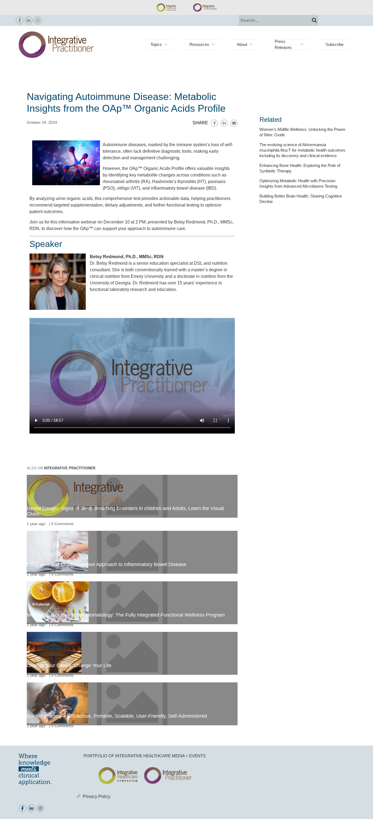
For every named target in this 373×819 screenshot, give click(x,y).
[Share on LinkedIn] (224, 123)
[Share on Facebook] (214, 123)
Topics (156, 44)
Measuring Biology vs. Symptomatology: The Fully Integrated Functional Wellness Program (126, 615)
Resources (199, 44)
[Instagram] (38, 20)
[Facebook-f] (19, 20)
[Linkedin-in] (28, 20)
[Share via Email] (234, 123)
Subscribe (334, 44)
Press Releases (283, 44)
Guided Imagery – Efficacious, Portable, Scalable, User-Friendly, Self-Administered (117, 716)
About (242, 44)
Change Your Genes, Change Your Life (69, 665)
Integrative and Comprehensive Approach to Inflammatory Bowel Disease (106, 564)
